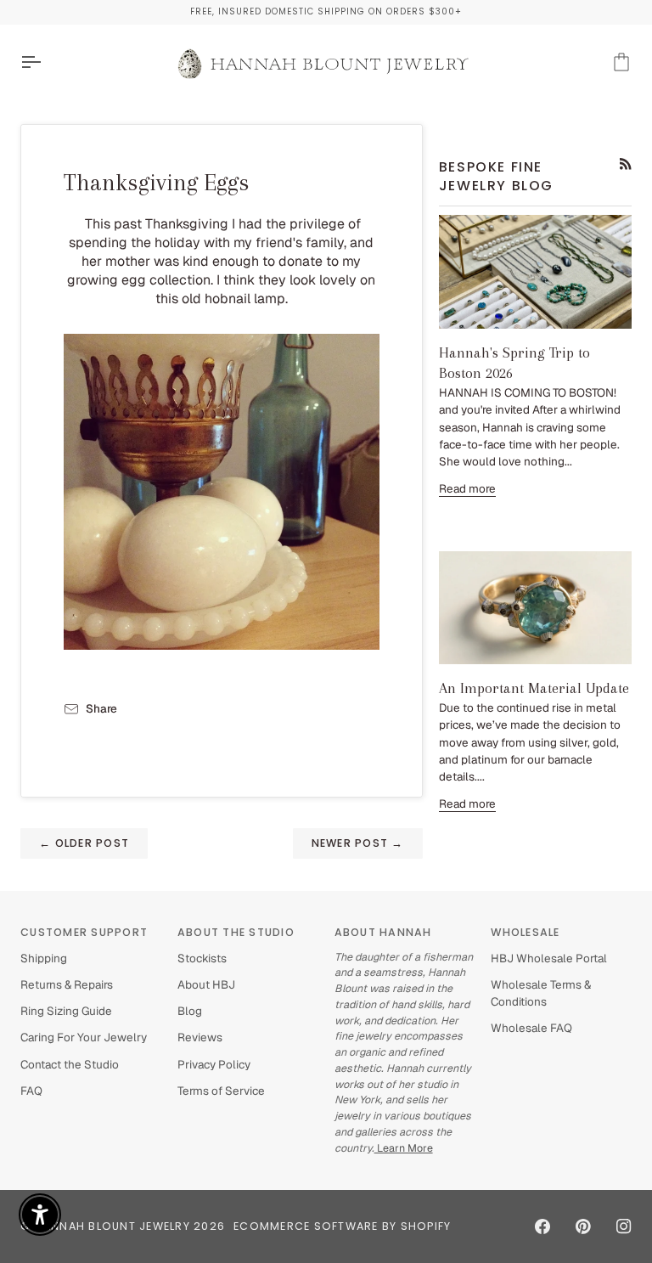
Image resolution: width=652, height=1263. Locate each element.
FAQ (31, 1090)
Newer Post (358, 843)
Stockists (202, 958)
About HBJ (206, 984)
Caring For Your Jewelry (83, 1037)
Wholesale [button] (525, 932)
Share (101, 708)
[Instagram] (624, 1226)
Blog (189, 1010)
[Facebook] (542, 1226)
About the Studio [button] (236, 932)
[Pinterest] (583, 1226)
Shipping (43, 958)
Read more (467, 488)
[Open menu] (45, 62)
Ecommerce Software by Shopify (342, 1226)
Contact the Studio (69, 1064)
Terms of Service (221, 1090)
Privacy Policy (213, 1064)
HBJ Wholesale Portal (549, 958)
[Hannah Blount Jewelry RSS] (626, 164)
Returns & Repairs (66, 984)
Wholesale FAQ (531, 1027)
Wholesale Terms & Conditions (541, 993)
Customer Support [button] (84, 932)
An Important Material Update (534, 687)
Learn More (403, 1148)
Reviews (199, 1037)
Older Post (84, 843)
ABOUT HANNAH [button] (383, 932)
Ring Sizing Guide (66, 1010)
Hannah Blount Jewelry (112, 1226)
